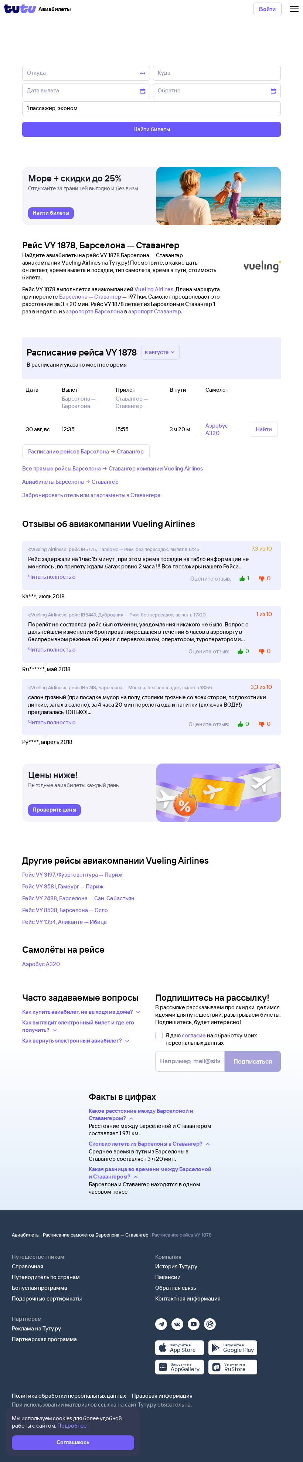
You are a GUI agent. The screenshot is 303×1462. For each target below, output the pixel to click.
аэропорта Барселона (94, 311)
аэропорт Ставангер (154, 311)
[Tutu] (20, 9)
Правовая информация (162, 1395)
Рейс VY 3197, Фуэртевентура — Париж (72, 874)
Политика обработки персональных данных (69, 1395)
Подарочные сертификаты (47, 1298)
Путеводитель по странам (46, 1277)
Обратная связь (175, 1287)
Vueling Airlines (154, 289)
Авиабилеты (26, 1235)
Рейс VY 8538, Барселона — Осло (65, 910)
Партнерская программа (44, 1339)
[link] (51, 213)
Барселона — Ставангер (90, 296)
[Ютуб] (194, 1321)
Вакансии (168, 1277)
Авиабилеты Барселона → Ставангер (70, 481)
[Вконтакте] (177, 1321)
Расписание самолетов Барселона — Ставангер (96, 1235)
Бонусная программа (39, 1287)
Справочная (27, 1266)
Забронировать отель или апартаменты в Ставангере (91, 495)
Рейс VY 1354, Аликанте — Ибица (64, 921)
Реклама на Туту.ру (36, 1328)
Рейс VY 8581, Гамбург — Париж (62, 886)
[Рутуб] (210, 1321)
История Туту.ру (176, 1266)
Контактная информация (188, 1298)
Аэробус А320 (41, 964)
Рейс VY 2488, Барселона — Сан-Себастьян (78, 898)
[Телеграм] (161, 1321)
